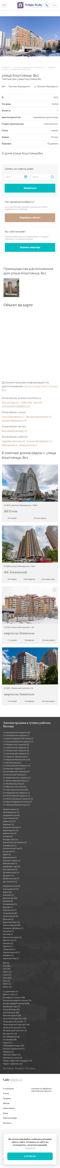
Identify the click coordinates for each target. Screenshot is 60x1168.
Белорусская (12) (10, 839)
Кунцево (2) (8, 943)
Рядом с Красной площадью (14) (17, 1061)
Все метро (20, 1068)
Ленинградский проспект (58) (16, 1024)
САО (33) (6, 969)
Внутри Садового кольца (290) (16, 1003)
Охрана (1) (7, 1043)
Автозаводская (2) (11, 812)
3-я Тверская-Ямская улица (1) (16, 805)
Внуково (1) (8, 907)
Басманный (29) (10, 898)
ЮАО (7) (6, 981)
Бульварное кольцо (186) (14, 997)
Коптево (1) (8, 934)
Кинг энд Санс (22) (11, 402)
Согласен (30, 1156)
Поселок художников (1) (13, 1049)
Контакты (7, 1123)
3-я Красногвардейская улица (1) (17, 802)
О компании (8, 1089)
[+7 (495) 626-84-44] (46, 5)
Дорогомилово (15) (11, 922)
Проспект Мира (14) (11, 1055)
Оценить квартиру (30, 247)
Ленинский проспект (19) (14, 1028)
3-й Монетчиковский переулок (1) (18, 799)
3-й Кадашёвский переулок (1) (16, 793)
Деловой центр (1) (11, 872)
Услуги (6, 1093)
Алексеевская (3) (10, 818)
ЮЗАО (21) (7, 987)
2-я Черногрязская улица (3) (15, 790)
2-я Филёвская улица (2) (13, 784)
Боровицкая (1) (9, 845)
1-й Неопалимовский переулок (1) (18, 741)
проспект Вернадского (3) (14, 420)
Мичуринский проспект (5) (15, 1030)
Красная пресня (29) (12, 1015)
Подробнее (30, 1148)
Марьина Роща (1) (11, 958)
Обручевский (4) (9, 445)
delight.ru (16, 1080)
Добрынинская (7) (11, 878)
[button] (4, 36)
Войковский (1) (9, 910)
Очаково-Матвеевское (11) (39, 441)
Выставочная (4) (10, 869)
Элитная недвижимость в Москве (28, 67)
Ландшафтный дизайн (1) (14, 1022)
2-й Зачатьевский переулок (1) (16, 765)
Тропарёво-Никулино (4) (13, 441)
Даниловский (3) (10, 916)
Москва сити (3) (10, 1034)
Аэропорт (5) (8, 824)
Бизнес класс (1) (10, 994)
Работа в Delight (10, 1118)
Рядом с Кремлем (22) (13, 1064)
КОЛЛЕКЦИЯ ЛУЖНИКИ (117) (16, 406)
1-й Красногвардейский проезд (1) (18, 738)
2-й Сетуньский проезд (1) (14, 775)
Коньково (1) (8, 931)
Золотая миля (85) (11, 1012)
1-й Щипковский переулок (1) (16, 753)
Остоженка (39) (10, 1040)
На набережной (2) (11, 1037)
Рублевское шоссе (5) (12, 1058)
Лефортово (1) (9, 949)
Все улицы (30, 1068)
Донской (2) (8, 919)
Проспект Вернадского (19, 86)
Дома (5, 1113)
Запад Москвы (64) (11, 1009)
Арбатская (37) (9, 821)
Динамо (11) (8, 876)
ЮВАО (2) (7, 984)
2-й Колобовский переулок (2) (16, 771)
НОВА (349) (26, 402)
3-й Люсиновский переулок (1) (16, 796)
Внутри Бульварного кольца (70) (17, 1000)
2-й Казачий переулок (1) (14, 769)
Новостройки (9, 1108)
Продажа (51, 67)
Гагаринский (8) (10, 913)
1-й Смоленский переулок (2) (16, 750)
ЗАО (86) (6, 966)
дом (5, 69)
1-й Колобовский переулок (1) (16, 735)
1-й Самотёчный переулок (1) (16, 747)
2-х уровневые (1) (10, 991)
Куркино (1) (8, 946)
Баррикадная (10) (10, 830)
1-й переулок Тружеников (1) (15, 757)
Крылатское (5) (9, 940)
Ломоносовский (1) (28, 445)
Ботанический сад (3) (12, 848)
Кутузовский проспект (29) (15, 1018)
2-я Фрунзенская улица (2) (14, 787)
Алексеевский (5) (10, 889)
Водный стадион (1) (12, 860)
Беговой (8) (8, 901)
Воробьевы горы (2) (11, 866)
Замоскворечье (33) (12, 925)
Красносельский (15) (12, 937)
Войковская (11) (10, 863)
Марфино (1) (8, 955)
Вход (54, 5)
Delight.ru (6, 67)
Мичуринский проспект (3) (39, 417)
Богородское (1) (10, 904)
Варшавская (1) (10, 857)
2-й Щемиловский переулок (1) (17, 778)
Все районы (8, 1068)
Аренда (6, 1103)
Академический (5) (11, 886)
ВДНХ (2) (7, 854)
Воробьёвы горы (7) (11, 1006)
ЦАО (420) (7, 978)
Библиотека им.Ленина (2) (15, 842)
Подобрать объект (30, 217)
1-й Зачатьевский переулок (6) (16, 732)
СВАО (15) (7, 972)
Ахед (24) (37, 402)
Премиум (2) (8, 1052)
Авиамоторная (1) (11, 809)
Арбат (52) (7, 892)
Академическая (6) (11, 815)
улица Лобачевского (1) (13, 417)
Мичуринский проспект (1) (14, 431)
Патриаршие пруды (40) (13, 1046)
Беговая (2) (8, 836)
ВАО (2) (6, 963)
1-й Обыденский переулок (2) (16, 744)
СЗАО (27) (7, 975)
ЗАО (4, 86)
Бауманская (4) (9, 833)
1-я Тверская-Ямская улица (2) (16, 759)
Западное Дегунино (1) (13, 928)
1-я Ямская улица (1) (12, 763)
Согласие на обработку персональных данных (41, 1090)
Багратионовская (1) (12, 827)
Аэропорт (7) (8, 895)
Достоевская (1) (10, 881)
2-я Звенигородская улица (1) (16, 781)
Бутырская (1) (9, 851)
